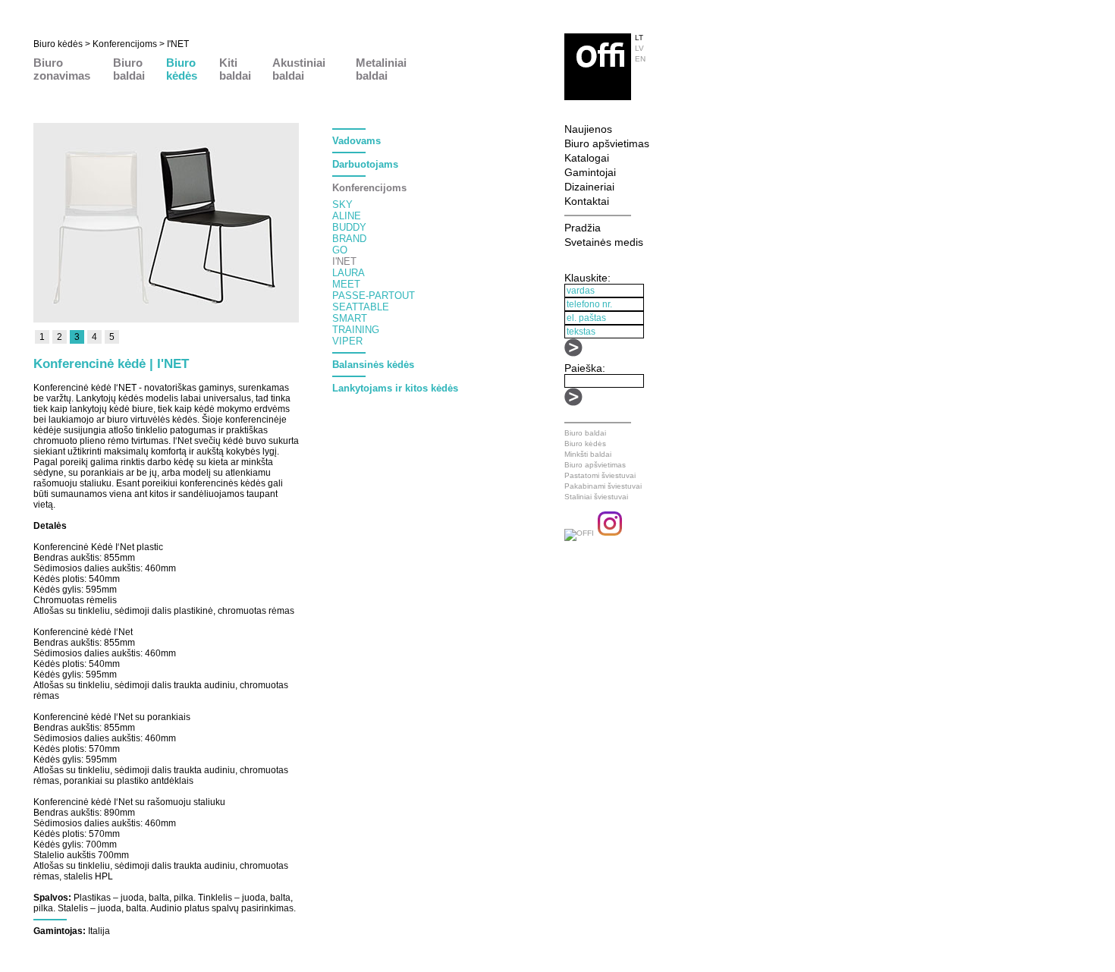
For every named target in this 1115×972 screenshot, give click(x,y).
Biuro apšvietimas (606, 143)
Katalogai (586, 158)
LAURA (348, 272)
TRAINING (355, 329)
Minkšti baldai (587, 454)
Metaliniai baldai (381, 69)
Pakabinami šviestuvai (603, 486)
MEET (346, 284)
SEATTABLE (360, 307)
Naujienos (588, 129)
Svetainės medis (603, 242)
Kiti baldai (235, 69)
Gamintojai (590, 172)
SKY (342, 204)
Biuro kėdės (58, 44)
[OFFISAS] (579, 533)
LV (639, 48)
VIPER (347, 341)
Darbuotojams (365, 164)
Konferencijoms (125, 44)
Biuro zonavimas (61, 69)
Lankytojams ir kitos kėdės (395, 388)
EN (640, 59)
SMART (349, 318)
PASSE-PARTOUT (373, 295)
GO (339, 250)
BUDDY (349, 227)
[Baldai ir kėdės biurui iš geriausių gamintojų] (597, 96)
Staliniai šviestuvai (596, 496)
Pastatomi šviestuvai (600, 475)
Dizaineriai (589, 187)
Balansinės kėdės (373, 364)
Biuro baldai (129, 69)
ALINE (346, 216)
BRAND (349, 238)
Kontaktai (586, 201)
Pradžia (582, 228)
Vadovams (356, 140)
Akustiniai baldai (298, 69)
